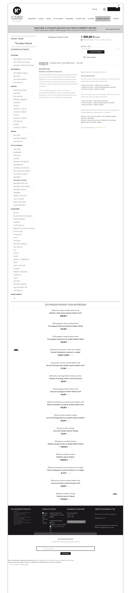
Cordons (16, 222)
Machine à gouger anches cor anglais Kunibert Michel (65, 444)
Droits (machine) (19, 202)
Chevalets (17, 155)
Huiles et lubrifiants (21, 259)
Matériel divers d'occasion (23, 65)
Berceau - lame (86, 46)
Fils (14, 250)
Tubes (15, 278)
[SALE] (65, 350)
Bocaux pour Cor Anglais (22, 216)
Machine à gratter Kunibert (65, 457)
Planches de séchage (21, 168)
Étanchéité (17, 235)
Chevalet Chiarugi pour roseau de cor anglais (65, 352)
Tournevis (17, 275)
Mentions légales (100, 527)
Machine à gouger (61, 30)
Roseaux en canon (20, 90)
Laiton (15, 253)
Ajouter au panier (95, 52)
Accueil (37, 30)
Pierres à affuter (19, 196)
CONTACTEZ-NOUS (100, 127)
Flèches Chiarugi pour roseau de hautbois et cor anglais (65, 470)
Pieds (15, 262)
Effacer (118, 49)
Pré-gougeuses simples (21, 171)
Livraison (101, 525)
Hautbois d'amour (19, 79)
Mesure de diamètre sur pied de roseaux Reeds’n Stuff (65, 405)
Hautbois (16, 76)
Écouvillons (18, 231)
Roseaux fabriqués (20, 99)
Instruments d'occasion (22, 59)
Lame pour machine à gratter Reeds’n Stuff (65, 483)
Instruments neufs (20, 73)
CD (14, 298)
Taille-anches (18, 199)
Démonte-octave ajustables (24, 228)
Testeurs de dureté (20, 174)
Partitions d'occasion (21, 62)
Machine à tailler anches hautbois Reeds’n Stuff (65, 313)
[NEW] (65, 494)
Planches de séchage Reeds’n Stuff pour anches (65, 378)
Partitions (17, 524)
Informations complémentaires (62, 63)
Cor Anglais (17, 82)
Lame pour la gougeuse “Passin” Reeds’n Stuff (65, 392)
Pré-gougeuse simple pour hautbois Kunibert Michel (65, 326)
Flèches (16, 158)
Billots (16, 213)
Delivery (80, 63)
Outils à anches (58, 18)
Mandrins (16, 193)
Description (43, 63)
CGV (96, 525)
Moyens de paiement (111, 525)
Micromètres (18, 165)
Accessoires (69, 18)
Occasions (91, 18)
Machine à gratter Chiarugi (65, 496)
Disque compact (16, 294)
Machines (52, 30)
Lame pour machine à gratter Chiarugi (65, 431)
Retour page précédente (113, 29)
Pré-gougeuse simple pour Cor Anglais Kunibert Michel (65, 339)
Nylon (15, 256)
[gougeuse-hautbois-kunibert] (58, 37)
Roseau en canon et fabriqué (20, 514)
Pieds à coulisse (19, 265)
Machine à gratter (20, 183)
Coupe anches (18, 225)
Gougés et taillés (20, 109)
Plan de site (110, 527)
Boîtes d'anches (19, 219)
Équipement (17, 152)
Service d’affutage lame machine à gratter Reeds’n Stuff (65, 365)
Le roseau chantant (103, 18)
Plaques (16, 269)
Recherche (65, 553)
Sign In (94, 9)
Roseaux (41, 18)
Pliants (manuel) (19, 205)
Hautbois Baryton (20, 287)
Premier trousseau (20, 272)
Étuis (15, 238)
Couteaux (17, 149)
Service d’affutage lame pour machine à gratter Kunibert (65, 418)
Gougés (16, 106)
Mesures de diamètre (21, 162)
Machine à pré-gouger (21, 186)
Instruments (15, 69)
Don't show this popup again (19, 564)
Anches (48, 18)
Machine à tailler (20, 189)
